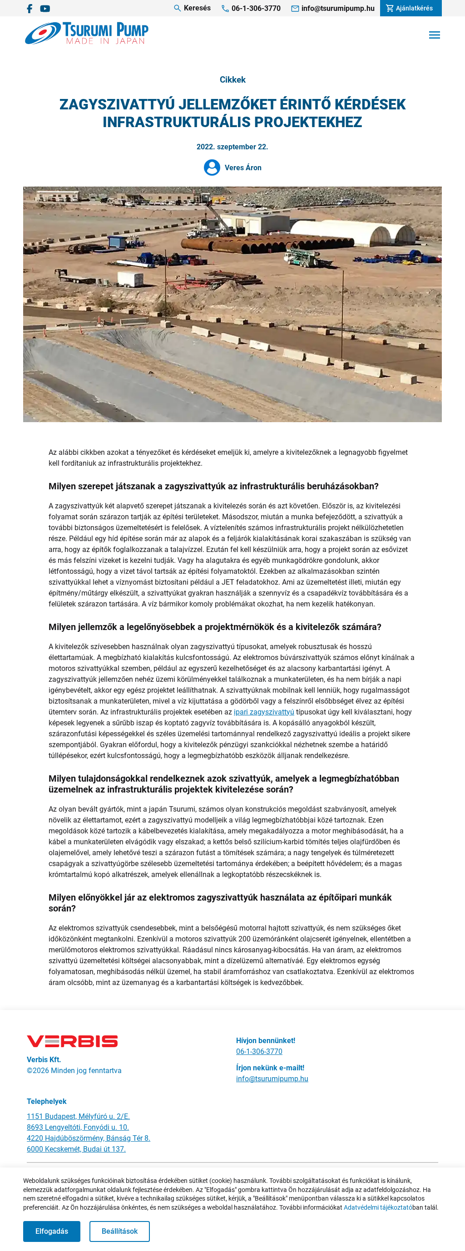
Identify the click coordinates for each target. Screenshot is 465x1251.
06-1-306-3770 (259, 1051)
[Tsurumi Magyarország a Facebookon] (30, 8)
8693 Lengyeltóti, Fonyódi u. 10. (78, 1127)
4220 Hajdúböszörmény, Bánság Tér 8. (88, 1138)
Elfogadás (51, 1231)
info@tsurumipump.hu (272, 1078)
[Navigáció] (434, 35)
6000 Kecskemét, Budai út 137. (76, 1149)
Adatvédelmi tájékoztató (378, 1207)
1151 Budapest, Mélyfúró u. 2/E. (78, 1116)
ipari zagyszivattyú (264, 712)
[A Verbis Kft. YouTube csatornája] (45, 8)
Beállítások (120, 1231)
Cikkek (233, 80)
